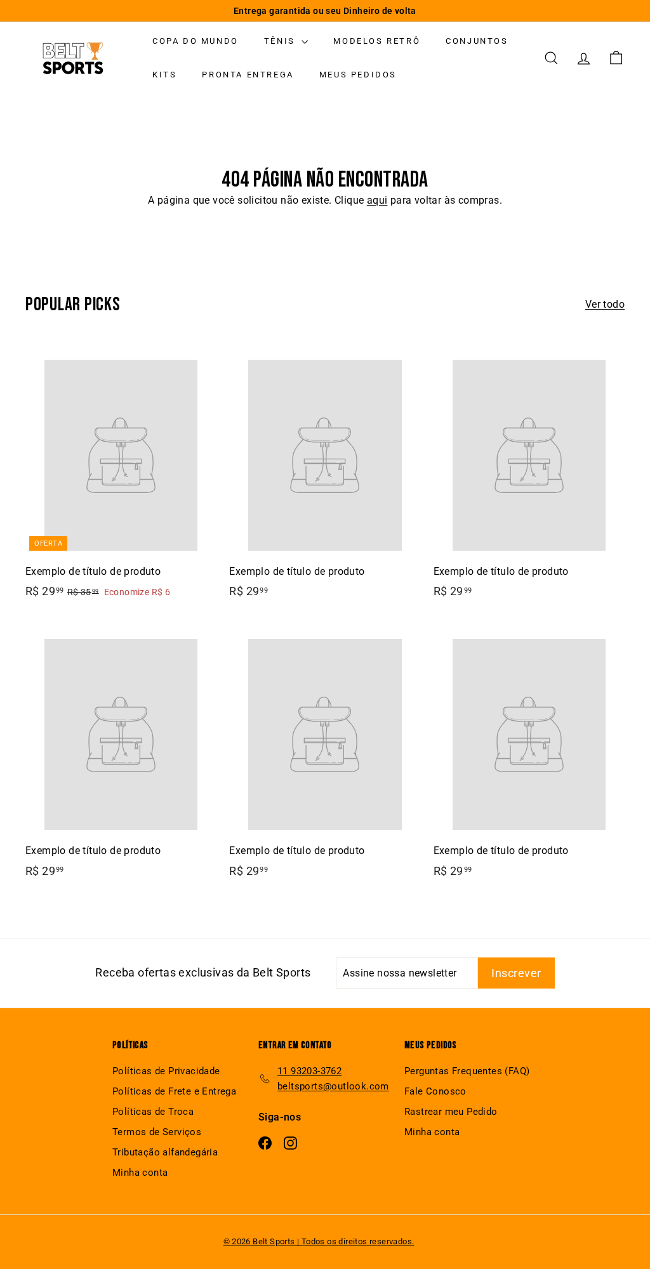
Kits (164, 74)
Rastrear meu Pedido (451, 1111)
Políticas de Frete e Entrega (174, 1091)
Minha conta (140, 1172)
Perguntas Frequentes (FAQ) (466, 1071)
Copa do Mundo (195, 41)
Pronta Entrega (247, 74)
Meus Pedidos (358, 74)
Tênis (281, 41)
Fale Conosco (435, 1091)
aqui (377, 200)
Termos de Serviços (156, 1132)
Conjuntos (477, 41)
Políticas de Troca (153, 1111)
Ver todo (605, 304)
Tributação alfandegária (165, 1152)
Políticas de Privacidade (166, 1071)
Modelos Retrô (376, 41)
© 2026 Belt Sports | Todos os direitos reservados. (319, 1241)
